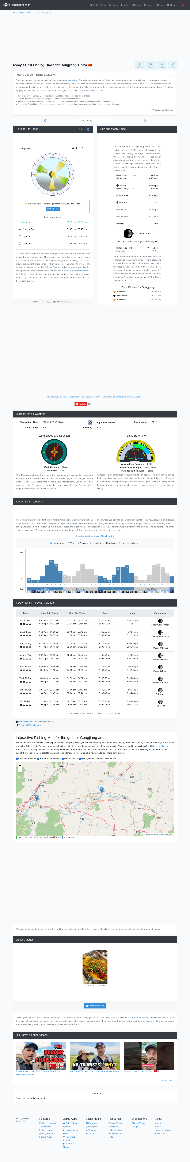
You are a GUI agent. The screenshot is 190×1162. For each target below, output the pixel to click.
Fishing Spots (18, 12)
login (25, 1098)
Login (162, 5)
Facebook (93, 1123)
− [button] (20, 770)
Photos (114, 5)
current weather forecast (73, 270)
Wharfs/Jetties (71, 758)
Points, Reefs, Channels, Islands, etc (98, 758)
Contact (158, 1123)
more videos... (167, 1080)
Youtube (92, 1130)
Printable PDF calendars (29, 725)
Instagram (93, 1126)
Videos (126, 5)
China (28, 12)
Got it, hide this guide (164, 110)
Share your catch (96, 1005)
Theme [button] (173, 5)
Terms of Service (163, 1130)
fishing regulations (159, 746)
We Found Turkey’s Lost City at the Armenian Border (94, 1071)
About (158, 1126)
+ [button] (20, 765)
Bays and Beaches (27, 758)
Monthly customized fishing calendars (35, 721)
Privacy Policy (161, 1133)
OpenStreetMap (158, 834)
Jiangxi (37, 12)
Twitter (91, 1133)
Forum (138, 5)
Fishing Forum (46, 1130)
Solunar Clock (115, 1130)
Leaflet (147, 834)
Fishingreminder (20, 4)
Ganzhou (72, 80)
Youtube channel (141, 1017)
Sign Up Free (52, 209)
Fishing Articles (46, 1137)
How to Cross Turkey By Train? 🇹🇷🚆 (141, 1071)
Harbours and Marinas (50, 758)
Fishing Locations (47, 1123)
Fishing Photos (46, 1133)
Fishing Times (99, 5)
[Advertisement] (95, 36)
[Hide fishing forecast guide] (173, 75)
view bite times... (98, 90)
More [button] (149, 5)
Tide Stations (45, 1126)
